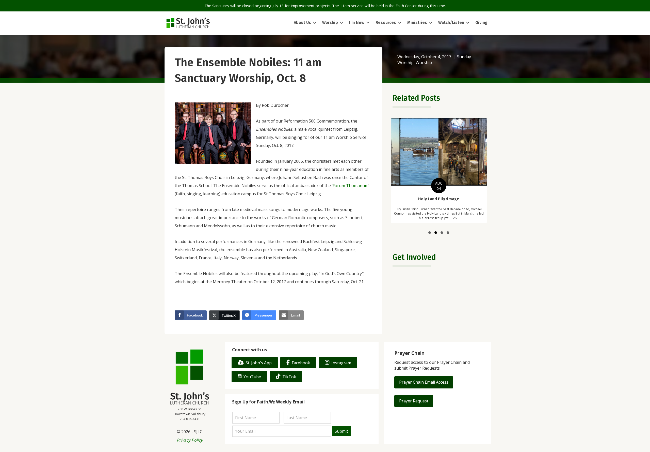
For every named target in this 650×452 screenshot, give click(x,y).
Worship (424, 62)
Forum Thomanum (350, 185)
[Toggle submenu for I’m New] (368, 23)
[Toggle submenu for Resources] (400, 23)
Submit (341, 431)
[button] (430, 232)
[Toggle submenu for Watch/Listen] (468, 23)
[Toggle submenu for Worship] (341, 23)
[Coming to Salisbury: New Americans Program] (439, 173)
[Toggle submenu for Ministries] (431, 23)
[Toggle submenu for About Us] (315, 23)
